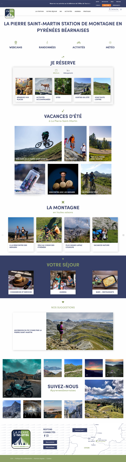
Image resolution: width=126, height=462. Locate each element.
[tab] (56, 71)
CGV (11, 458)
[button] (113, 9)
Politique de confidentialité (23, 458)
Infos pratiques (50, 447)
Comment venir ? (80, 430)
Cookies (49, 458)
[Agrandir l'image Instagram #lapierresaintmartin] (22, 378)
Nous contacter (50, 442)
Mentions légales (39, 458)
